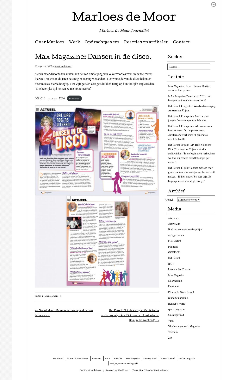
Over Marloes (49, 43)
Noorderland (175, 281)
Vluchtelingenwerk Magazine (184, 326)
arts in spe (173, 218)
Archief (169, 199)
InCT (171, 263)
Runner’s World (167, 358)
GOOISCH (174, 252)
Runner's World (176, 303)
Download (74, 98)
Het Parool (174, 258)
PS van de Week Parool (181, 292)
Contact (181, 43)
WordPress (123, 370)
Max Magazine (51, 295)
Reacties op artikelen (146, 43)
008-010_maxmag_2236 (50, 98)
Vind (171, 320)
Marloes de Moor (124, 18)
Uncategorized (176, 315)
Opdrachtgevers (102, 43)
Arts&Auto (174, 224)
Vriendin (173, 332)
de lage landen (176, 235)
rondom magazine (178, 298)
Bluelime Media (160, 370)
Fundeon (173, 246)
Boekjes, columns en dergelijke (185, 229)
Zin (170, 338)
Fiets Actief (174, 241)
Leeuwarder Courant (179, 269)
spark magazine (176, 309)
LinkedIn (213, 4)
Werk (74, 43)
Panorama (173, 286)
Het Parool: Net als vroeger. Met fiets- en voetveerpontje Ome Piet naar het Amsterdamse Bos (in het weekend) (130, 315)
